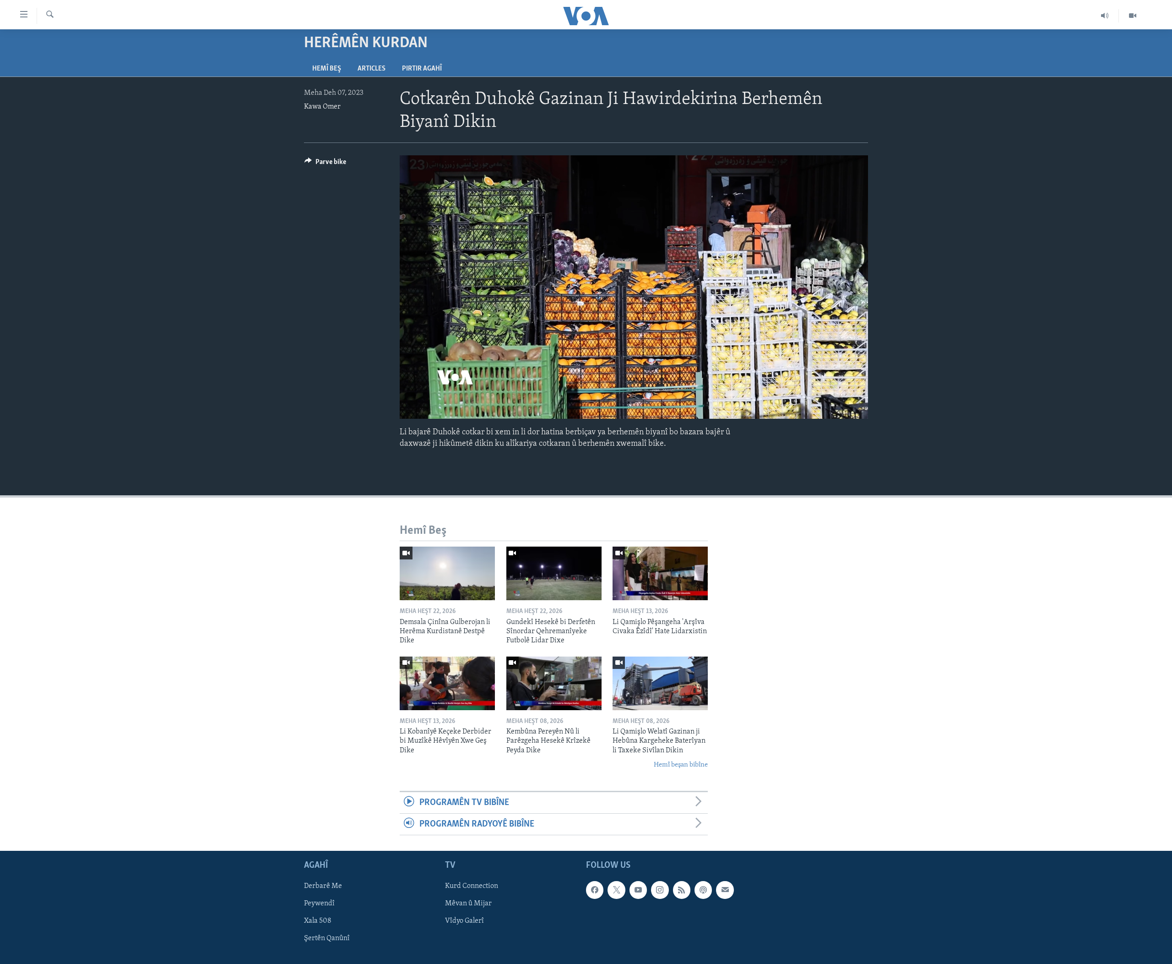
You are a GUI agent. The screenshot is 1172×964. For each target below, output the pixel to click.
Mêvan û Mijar (468, 904)
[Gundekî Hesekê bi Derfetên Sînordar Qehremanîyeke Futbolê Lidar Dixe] (554, 573)
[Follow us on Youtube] (638, 890)
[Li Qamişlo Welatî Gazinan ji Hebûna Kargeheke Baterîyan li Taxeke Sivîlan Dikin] (660, 683)
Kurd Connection (471, 886)
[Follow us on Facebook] (594, 890)
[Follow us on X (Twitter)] (616, 890)
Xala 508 (317, 921)
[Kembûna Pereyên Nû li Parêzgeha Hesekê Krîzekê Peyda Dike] (554, 683)
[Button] (325, 164)
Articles (371, 68)
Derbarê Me (323, 886)
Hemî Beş (326, 68)
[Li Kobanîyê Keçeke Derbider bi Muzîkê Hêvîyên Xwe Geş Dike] (447, 683)
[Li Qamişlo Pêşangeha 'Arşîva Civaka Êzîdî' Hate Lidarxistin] (660, 573)
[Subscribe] (724, 890)
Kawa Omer (322, 106)
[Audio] (1105, 15)
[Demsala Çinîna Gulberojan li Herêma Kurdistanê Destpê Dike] (447, 573)
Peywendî (319, 904)
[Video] (1132, 15)
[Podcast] (703, 890)
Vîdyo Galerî (464, 921)
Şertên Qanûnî (327, 938)
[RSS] (681, 890)
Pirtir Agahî (422, 68)
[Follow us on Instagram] (659, 890)
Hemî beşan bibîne (681, 764)
